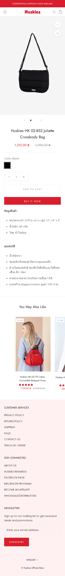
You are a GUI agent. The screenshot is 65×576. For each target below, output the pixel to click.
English (31, 559)
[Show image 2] (34, 120)
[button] (26, 385)
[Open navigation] (5, 11)
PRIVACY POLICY (14, 415)
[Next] (40, 120)
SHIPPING (9, 427)
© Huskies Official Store (32, 568)
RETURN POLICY (13, 421)
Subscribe (16, 542)
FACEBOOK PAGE (14, 477)
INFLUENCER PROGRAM (17, 483)
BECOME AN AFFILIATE (17, 489)
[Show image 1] (31, 120)
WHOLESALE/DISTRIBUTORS (20, 496)
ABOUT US (10, 465)
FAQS (7, 433)
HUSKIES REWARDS (15, 471)
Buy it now (32, 201)
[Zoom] (58, 25)
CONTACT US (12, 439)
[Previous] (24, 120)
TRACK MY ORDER (14, 445)
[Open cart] (60, 12)
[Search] (54, 11)
